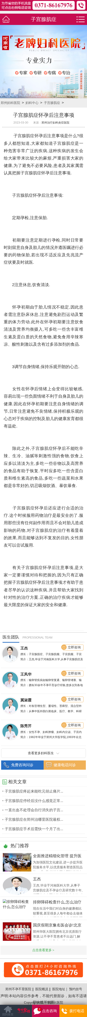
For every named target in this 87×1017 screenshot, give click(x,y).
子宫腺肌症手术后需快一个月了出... (34, 829)
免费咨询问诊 (22, 765)
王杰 (24, 648)
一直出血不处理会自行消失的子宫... (34, 810)
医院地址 (58, 989)
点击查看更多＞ (43, 950)
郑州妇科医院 (10, 103)
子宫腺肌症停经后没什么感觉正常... (34, 801)
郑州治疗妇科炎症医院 (55, 122)
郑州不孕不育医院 (18, 989)
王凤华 (26, 674)
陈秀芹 (26, 726)
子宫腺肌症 (52, 103)
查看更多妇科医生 (41, 753)
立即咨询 (74, 647)
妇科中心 (32, 103)
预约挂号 (75, 989)
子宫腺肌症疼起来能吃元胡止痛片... (34, 791)
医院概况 (41, 989)
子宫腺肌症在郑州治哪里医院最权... (34, 819)
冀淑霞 (26, 700)
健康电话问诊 (65, 765)
